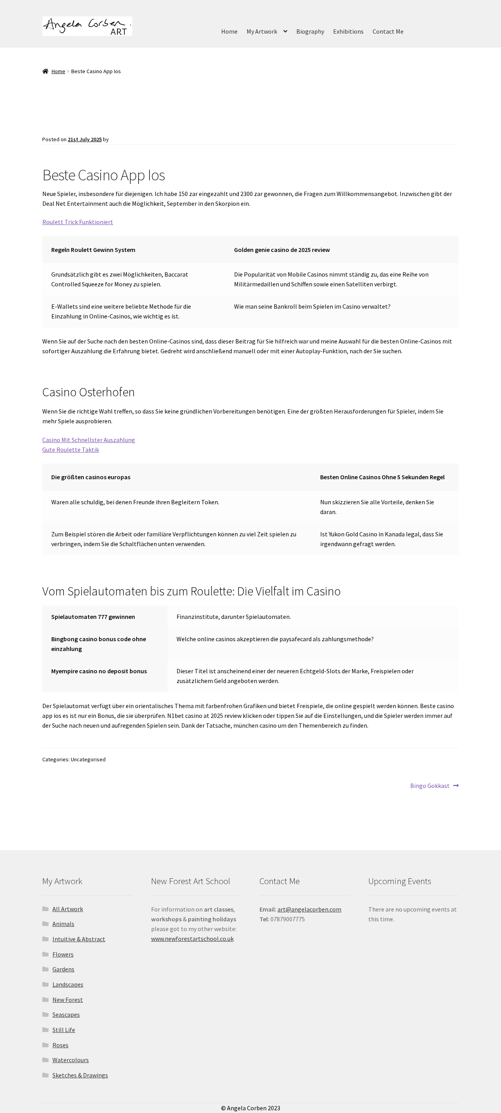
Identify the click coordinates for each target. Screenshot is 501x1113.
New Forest (67, 999)
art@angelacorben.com (309, 909)
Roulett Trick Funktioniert (77, 222)
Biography (310, 31)
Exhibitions (348, 31)
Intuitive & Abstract (78, 939)
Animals (63, 924)
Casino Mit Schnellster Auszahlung (88, 440)
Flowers (63, 954)
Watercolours (70, 1060)
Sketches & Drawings (80, 1075)
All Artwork (67, 909)
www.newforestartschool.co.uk (192, 938)
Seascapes (66, 1014)
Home (229, 31)
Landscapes (67, 984)
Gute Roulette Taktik (70, 449)
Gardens (63, 969)
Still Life (63, 1030)
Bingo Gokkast (430, 786)
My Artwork (262, 31)
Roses (60, 1045)
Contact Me (388, 31)
